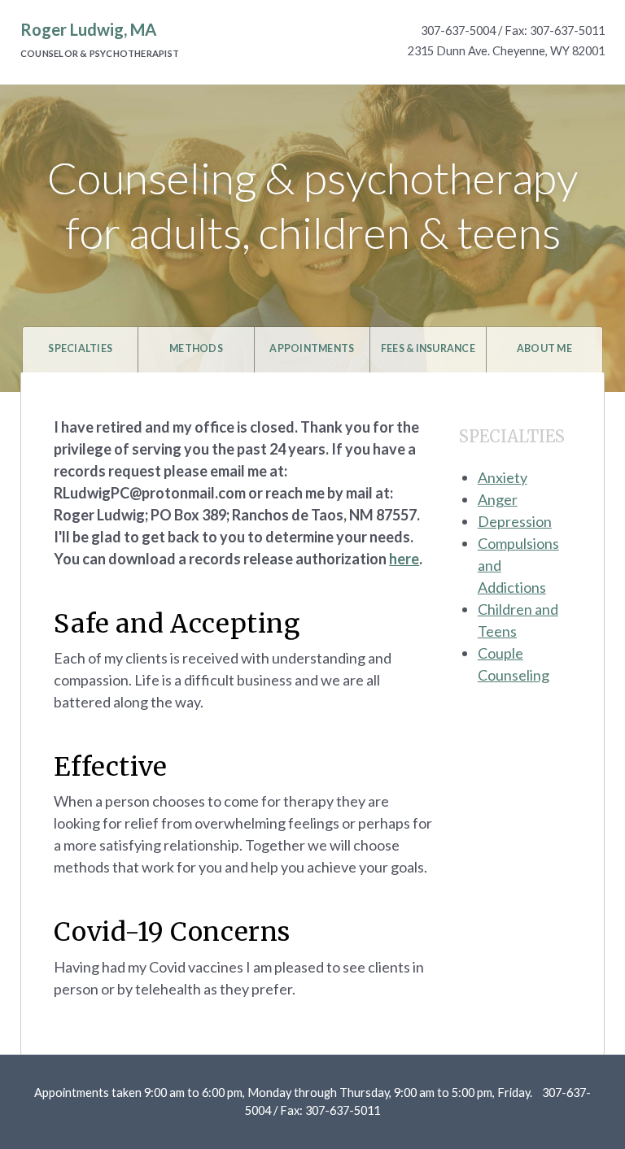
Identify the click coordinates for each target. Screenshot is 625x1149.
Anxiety (502, 477)
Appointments (311, 348)
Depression (515, 521)
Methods (196, 348)
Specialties (80, 348)
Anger (498, 499)
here (404, 559)
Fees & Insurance (428, 348)
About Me (544, 348)
